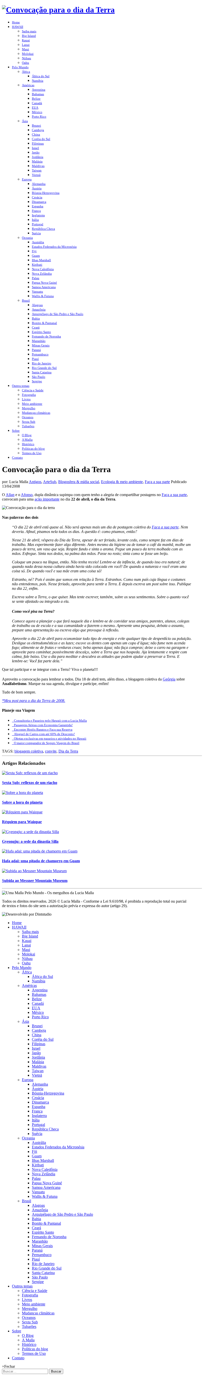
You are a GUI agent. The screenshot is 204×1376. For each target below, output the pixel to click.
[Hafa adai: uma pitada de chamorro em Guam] (39, 851)
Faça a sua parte (157, 482)
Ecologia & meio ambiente (122, 482)
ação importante (47, 499)
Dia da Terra (68, 751)
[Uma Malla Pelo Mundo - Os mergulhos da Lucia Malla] (58, 9)
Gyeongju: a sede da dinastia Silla (30, 841)
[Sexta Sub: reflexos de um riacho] (30, 773)
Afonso (27, 495)
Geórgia (169, 679)
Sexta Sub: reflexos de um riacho (29, 782)
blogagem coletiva (28, 751)
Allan (10, 495)
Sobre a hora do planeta (22, 802)
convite (50, 751)
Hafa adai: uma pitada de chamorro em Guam (41, 861)
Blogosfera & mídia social (78, 482)
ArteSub (49, 482)
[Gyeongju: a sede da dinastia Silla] (30, 832)
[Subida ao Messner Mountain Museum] (34, 871)
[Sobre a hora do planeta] (22, 792)
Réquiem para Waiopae (22, 822)
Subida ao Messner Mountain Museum (34, 880)
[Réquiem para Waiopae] (22, 812)
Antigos (35, 482)
